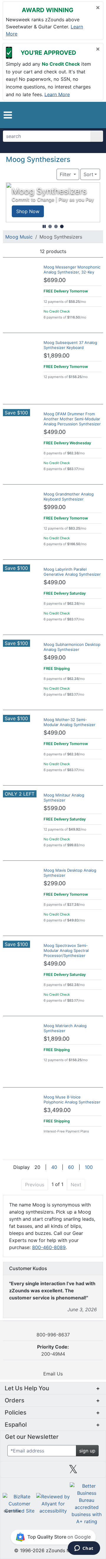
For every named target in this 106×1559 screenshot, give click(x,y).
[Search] (96, 136)
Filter (66, 174)
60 (71, 1167)
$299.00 (55, 883)
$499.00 (55, 432)
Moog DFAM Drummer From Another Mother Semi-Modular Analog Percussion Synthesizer (72, 418)
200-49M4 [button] (53, 1350)
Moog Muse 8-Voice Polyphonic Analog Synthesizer (72, 1099)
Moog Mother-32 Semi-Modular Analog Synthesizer (69, 722)
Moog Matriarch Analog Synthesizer (65, 1028)
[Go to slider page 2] (56, 226)
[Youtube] (93, 1471)
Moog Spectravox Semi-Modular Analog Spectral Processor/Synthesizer (66, 950)
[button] (8, 115)
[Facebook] (32, 1471)
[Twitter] (73, 1471)
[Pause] (44, 226)
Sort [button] (88, 174)
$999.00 (55, 507)
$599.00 (55, 808)
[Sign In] (87, 115)
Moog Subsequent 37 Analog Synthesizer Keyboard (70, 345)
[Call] (96, 115)
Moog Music (19, 237)
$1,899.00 (56, 356)
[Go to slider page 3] (62, 226)
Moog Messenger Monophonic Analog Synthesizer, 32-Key (72, 269)
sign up (87, 1451)
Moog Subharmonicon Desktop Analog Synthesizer (72, 647)
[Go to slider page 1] (50, 226)
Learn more (57, 94)
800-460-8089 (49, 1247)
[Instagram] (53, 1471)
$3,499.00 (57, 1110)
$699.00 (55, 280)
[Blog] (12, 1471)
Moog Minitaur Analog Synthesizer (64, 797)
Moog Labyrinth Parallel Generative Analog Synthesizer (72, 572)
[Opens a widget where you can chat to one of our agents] (83, 1548)
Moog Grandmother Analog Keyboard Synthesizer (69, 496)
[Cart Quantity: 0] (76, 115)
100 (89, 1167)
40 (54, 1167)
